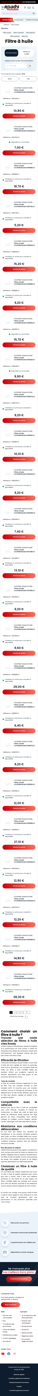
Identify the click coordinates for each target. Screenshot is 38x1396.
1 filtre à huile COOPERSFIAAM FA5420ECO (24, 91)
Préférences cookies (10, 1335)
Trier (28, 79)
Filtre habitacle (30, 32)
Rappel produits (27, 1336)
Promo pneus (19, 20)
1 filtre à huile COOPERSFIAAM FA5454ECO (24, 130)
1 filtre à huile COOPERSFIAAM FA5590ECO (24, 322)
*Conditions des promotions (8, 1325)
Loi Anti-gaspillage (9, 1338)
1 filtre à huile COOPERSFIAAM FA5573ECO (24, 205)
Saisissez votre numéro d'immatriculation (19, 61)
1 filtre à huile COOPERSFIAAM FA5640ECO (24, 473)
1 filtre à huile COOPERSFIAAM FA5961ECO (24, 706)
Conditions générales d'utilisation (19, 1378)
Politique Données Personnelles (19, 1382)
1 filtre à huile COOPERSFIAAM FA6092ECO (24, 977)
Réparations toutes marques (22, 1252)
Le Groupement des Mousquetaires (29, 1316)
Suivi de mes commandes (7, 1316)
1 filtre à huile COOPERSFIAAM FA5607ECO (24, 396)
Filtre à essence (14, 36)
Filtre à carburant (19, 32)
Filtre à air (25, 36)
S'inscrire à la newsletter (19, 1279)
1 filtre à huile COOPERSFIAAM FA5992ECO (24, 783)
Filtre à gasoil (7, 32)
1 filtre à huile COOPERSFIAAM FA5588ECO (24, 283)
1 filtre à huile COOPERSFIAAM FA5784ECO (24, 628)
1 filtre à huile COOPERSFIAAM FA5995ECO (24, 822)
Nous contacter (10, 1305)
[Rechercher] (33, 13)
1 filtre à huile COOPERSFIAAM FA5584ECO (24, 244)
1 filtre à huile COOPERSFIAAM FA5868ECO (24, 667)
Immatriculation (11, 53)
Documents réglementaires (27, 1340)
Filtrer (10, 79)
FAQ (4, 1321)
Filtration (4, 28)
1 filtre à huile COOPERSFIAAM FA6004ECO (24, 900)
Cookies (19, 1386)
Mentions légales (19, 1374)
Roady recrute (27, 1326)
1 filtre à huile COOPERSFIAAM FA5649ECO (24, 512)
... (25, 1012)
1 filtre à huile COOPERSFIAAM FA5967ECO (24, 745)
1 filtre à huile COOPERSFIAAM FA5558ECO (24, 167)
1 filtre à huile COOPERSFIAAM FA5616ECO (24, 434)
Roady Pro (25, 1329)
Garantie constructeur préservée (24, 1233)
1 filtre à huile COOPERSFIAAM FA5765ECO (24, 589)
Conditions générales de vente (19, 1390)
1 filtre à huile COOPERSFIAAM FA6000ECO (24, 861)
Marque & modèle (26, 53)
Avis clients (7, 1341)
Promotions (7, 20)
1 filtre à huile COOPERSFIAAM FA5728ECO (24, 551)
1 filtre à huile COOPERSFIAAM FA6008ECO (24, 939)
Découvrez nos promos (20, 1223)
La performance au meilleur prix (23, 1242)
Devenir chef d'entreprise (26, 1322)
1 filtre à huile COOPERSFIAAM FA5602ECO (24, 359)
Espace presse (27, 1333)
